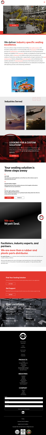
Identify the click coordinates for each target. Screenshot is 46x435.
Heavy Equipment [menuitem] (23, 383)
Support (10, 294)
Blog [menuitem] (23, 391)
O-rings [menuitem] (23, 361)
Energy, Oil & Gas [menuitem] (23, 380)
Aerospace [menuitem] (23, 375)
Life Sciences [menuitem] (23, 379)
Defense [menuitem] (23, 377)
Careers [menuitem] (23, 392)
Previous (34, 99)
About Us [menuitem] (23, 390)
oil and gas (16, 55)
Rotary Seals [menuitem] (23, 364)
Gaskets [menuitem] (23, 366)
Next (38, 99)
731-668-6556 (31, 323)
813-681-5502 (31, 314)
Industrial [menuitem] (23, 378)
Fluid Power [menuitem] (23, 381)
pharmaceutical (19, 60)
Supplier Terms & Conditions (23, 424)
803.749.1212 (23, 351)
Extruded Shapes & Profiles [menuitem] (23, 368)
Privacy (23, 418)
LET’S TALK (9, 197)
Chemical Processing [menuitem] (23, 382)
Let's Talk (14, 25)
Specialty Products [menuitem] (23, 369)
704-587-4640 (12, 314)
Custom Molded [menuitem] (23, 365)
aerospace (33, 49)
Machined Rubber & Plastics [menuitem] (23, 367)
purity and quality (26, 59)
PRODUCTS (19, 197)
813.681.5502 (23, 347)
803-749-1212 (11, 323)
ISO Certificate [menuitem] (23, 394)
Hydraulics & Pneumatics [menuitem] (23, 362)
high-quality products (34, 47)
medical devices (14, 51)
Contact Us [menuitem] (23, 393)
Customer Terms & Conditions (23, 421)
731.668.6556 (23, 355)
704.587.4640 (23, 343)
